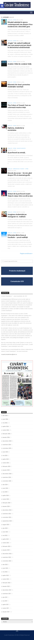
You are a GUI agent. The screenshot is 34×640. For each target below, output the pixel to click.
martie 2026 (6, 430)
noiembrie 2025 (7, 444)
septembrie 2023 (7, 521)
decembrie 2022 (7, 553)
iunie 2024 (5, 488)
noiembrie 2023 (7, 513)
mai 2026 (5, 423)
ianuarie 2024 (6, 506)
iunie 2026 (5, 419)
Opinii (14, 20)
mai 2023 (5, 535)
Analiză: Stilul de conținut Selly (19, 64)
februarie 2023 (6, 546)
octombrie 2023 (7, 517)
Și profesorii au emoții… (17, 153)
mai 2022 (5, 572)
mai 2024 (5, 492)
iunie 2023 (5, 532)
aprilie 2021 (6, 604)
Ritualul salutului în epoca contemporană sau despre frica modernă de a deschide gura (20, 24)
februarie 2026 (6, 433)
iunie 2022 (5, 568)
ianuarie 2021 (6, 612)
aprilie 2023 (6, 539)
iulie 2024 (5, 484)
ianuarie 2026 (6, 437)
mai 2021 (5, 601)
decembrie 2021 (7, 590)
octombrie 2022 (7, 561)
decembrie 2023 (7, 510)
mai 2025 (5, 455)
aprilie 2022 (6, 575)
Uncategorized (21, 148)
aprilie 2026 (6, 426)
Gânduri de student (18, 168)
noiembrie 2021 (7, 593)
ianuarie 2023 (6, 550)
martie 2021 (6, 608)
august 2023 (6, 524)
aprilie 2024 (6, 495)
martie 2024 (6, 499)
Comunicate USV (17, 281)
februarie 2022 (6, 582)
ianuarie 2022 (6, 586)
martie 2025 (6, 463)
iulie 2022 (5, 564)
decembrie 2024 (7, 473)
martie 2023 (6, 542)
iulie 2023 (5, 528)
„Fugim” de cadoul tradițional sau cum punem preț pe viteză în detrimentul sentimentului (19, 45)
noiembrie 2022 (7, 557)
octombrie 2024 (7, 481)
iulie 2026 (5, 415)
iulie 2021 (5, 597)
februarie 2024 (6, 502)
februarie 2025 (6, 466)
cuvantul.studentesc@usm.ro (9, 354)
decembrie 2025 (7, 441)
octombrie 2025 (7, 448)
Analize (10, 20)
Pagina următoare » (26, 253)
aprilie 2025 (6, 459)
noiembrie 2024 (7, 477)
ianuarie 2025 (6, 470)
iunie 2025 (5, 452)
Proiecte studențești (17, 271)
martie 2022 (6, 579)
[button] (2, 6)
